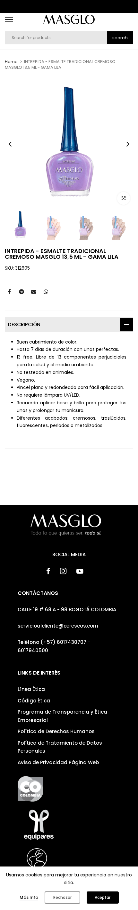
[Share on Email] (34, 292)
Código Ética (34, 700)
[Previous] (14, 144)
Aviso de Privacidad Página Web (58, 762)
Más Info (29, 897)
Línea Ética (31, 689)
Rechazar (62, 897)
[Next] (123, 144)
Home (11, 62)
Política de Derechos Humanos (56, 731)
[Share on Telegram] (21, 292)
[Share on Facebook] (9, 292)
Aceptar (102, 897)
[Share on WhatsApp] (46, 292)
